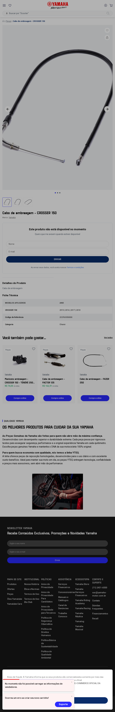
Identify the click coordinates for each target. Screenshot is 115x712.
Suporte (63, 704)
